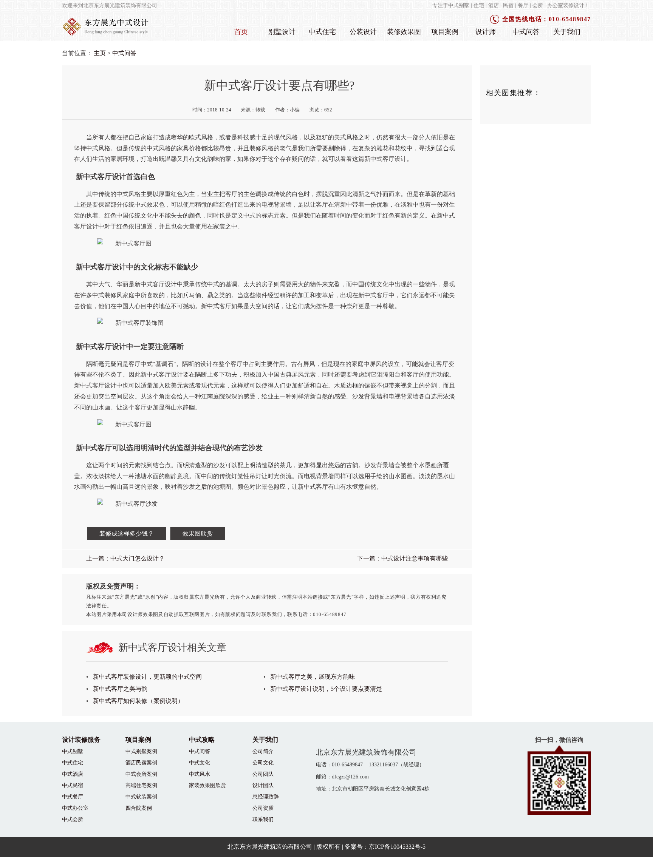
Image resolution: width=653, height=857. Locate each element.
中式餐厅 (72, 797)
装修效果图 (404, 32)
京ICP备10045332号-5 (397, 846)
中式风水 (199, 774)
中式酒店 (72, 774)
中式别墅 (72, 751)
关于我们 (566, 32)
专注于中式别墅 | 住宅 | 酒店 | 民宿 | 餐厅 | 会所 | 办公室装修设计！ (511, 5)
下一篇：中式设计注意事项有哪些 (402, 558)
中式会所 (72, 819)
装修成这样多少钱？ (126, 533)
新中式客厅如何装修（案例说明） (138, 701)
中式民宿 (72, 785)
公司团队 (263, 774)
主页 (100, 53)
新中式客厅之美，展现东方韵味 (312, 676)
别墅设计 (282, 32)
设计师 (485, 32)
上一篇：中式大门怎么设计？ (125, 558)
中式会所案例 (141, 774)
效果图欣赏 (198, 533)
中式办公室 (75, 808)
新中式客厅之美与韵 (120, 689)
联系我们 (263, 819)
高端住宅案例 (141, 785)
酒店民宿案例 (141, 763)
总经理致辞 (265, 797)
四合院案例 (138, 808)
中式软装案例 (141, 797)
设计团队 (263, 785)
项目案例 (444, 32)
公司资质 (263, 808)
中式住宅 (322, 32)
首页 (241, 32)
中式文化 (199, 763)
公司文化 (263, 763)
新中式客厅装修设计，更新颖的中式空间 (147, 676)
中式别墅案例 (141, 751)
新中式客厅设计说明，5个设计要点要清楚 (326, 689)
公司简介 (263, 751)
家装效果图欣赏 (207, 785)
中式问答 (526, 32)
